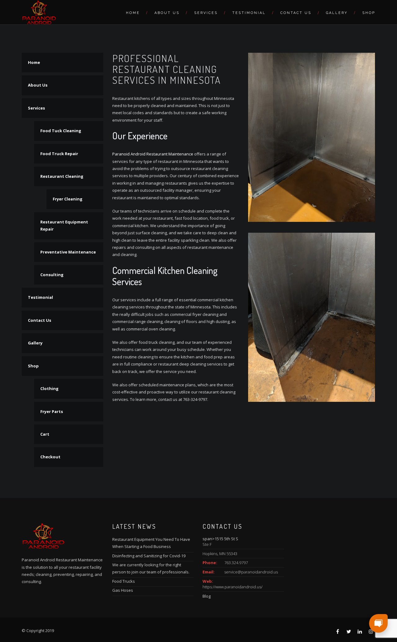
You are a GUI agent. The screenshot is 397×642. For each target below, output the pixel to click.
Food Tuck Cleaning (60, 130)
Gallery (337, 13)
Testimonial (249, 13)
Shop (368, 13)
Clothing (49, 388)
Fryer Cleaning (68, 199)
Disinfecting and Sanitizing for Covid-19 (148, 556)
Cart (44, 434)
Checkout (50, 457)
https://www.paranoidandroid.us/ (232, 587)
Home (133, 13)
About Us (167, 13)
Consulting (52, 274)
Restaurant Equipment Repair (64, 225)
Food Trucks (123, 581)
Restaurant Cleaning (61, 176)
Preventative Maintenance (68, 252)
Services (206, 13)
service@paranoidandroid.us (251, 572)
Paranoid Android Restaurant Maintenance (152, 154)
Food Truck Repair (59, 153)
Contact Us (295, 13)
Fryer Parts (51, 411)
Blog (207, 596)
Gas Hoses (122, 590)
